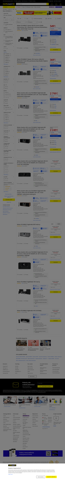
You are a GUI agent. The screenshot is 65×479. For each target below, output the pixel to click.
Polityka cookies (10, 474)
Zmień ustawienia (40, 476)
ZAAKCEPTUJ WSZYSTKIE (51, 476)
